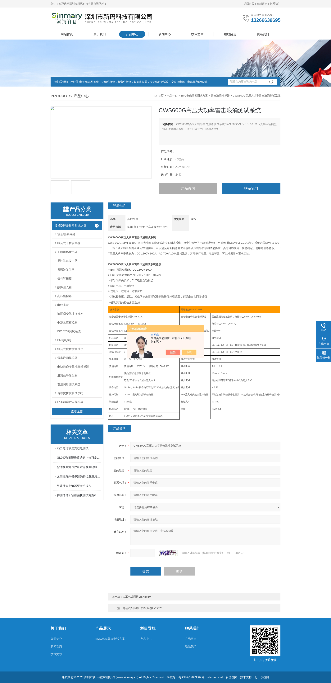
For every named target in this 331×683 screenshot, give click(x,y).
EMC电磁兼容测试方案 (194, 95)
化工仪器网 (262, 677)
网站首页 (67, 34)
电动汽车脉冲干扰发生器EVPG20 (142, 608)
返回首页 (249, 3)
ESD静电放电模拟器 (70, 402)
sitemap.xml (215, 677)
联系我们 (275, 3)
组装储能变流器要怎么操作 (74, 485)
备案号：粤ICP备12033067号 (185, 677)
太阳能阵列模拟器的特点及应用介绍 (79, 476)
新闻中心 (165, 34)
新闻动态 (56, 646)
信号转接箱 (64, 278)
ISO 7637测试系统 (69, 331)
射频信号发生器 (67, 375)
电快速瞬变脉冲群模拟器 (73, 366)
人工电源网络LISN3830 (137, 596)
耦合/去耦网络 (66, 234)
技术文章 (197, 34)
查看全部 (77, 411)
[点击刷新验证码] (168, 553)
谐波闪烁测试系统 (68, 384)
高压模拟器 (64, 296)
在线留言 (262, 3)
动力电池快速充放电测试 (72, 448)
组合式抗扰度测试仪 (70, 349)
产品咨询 (188, 188)
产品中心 (132, 34)
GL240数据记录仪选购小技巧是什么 (79, 457)
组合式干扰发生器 (68, 243)
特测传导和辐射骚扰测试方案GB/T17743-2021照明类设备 (79, 495)
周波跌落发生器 (67, 260)
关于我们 (99, 34)
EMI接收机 (64, 340)
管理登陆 (231, 677)
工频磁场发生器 (67, 252)
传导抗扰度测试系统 (70, 393)
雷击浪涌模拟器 (220, 95)
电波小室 (63, 304)
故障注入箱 (64, 287)
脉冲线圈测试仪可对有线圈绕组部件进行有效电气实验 (79, 467)
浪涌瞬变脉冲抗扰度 (70, 313)
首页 (161, 95)
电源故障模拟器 (67, 322)
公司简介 (56, 638)
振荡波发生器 (66, 269)
